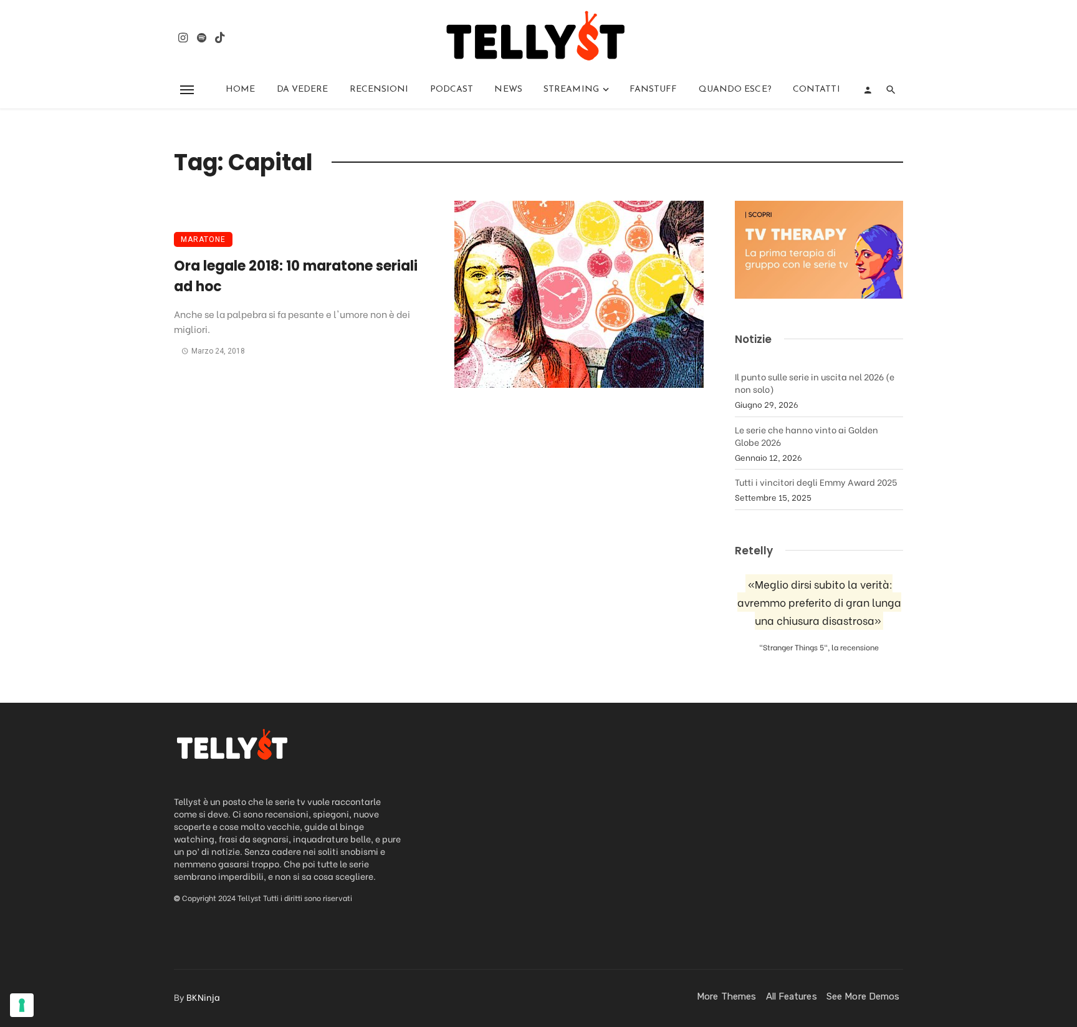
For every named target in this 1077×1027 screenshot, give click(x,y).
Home (240, 89)
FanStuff (653, 89)
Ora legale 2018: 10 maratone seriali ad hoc (296, 276)
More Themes (726, 996)
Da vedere (302, 89)
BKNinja (203, 996)
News (508, 89)
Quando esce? (735, 89)
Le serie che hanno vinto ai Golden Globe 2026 (806, 435)
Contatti (816, 89)
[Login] (867, 89)
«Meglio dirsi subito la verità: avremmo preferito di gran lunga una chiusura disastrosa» (819, 602)
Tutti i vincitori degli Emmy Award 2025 (816, 481)
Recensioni (379, 89)
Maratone (203, 239)
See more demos (862, 996)
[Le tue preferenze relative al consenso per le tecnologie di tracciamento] (22, 1005)
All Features (791, 996)
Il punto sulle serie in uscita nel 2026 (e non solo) (814, 382)
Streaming (571, 89)
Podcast (452, 89)
